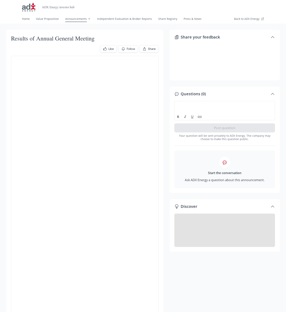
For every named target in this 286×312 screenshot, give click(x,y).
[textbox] (224, 105)
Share (152, 48)
